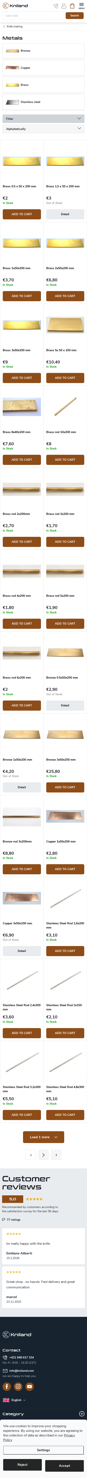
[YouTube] (29, 1386)
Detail (65, 214)
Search (74, 16)
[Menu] (81, 5)
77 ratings (13, 1220)
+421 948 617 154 (21, 1357)
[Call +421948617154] (56, 6)
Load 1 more (40, 1137)
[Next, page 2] (43, 1155)
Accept (64, 1465)
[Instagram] (18, 1386)
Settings (43, 1450)
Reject (22, 1464)
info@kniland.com (21, 1371)
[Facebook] (7, 1386)
